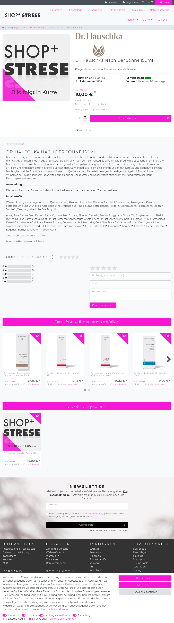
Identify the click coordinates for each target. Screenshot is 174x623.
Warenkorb (52, 555)
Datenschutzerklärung (16, 552)
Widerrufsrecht (55, 552)
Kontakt (7, 559)
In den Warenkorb (129, 118)
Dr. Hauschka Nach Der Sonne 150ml (21, 453)
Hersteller (56, 10)
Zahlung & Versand (57, 548)
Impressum (9, 555)
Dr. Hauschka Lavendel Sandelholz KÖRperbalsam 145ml (107, 374)
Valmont (95, 563)
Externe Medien (17, 618)
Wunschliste (85, 130)
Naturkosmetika (159, 10)
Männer (131, 19)
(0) (22, 143)
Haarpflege (96, 10)
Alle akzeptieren (145, 578)
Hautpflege (75, 10)
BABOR (94, 548)
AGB (5, 563)
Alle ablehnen (145, 585)
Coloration (139, 566)
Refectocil (95, 570)
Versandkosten (102, 109)
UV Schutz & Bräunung (33, 27)
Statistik (32, 615)
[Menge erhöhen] (85, 117)
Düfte (146, 19)
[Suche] (143, 2)
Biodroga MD (98, 559)
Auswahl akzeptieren (145, 591)
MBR (92, 566)
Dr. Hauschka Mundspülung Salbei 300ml (150, 374)
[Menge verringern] (85, 120)
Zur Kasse (52, 559)
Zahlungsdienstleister (57, 615)
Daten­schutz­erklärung (54, 609)
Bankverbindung (56, 563)
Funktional (40, 618)
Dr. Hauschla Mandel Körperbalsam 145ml (64, 374)
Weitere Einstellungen (63, 618)
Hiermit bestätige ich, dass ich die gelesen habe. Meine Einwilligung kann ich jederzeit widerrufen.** (86, 515)
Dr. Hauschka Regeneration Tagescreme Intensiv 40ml (17, 374)
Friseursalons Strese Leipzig (19, 548)
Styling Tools (117, 10)
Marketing (84, 615)
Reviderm (95, 552)
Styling (137, 570)
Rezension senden (102, 305)
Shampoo (139, 559)
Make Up (137, 10)
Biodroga (95, 555)
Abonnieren (86, 524)
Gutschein (163, 19)
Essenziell (13, 615)
